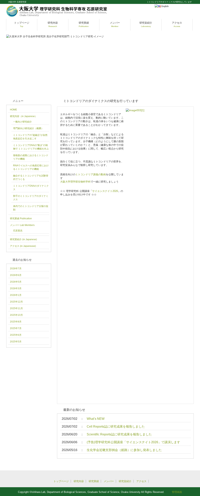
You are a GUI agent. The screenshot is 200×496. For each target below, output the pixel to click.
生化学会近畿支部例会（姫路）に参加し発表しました (124, 450)
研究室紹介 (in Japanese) (23, 239)
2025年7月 (15, 328)
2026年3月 (15, 288)
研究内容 (53, 24)
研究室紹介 (145, 24)
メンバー (115, 24)
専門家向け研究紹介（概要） (28, 128)
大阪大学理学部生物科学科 (75, 181)
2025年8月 (15, 321)
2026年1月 (15, 295)
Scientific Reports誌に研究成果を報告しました (119, 434)
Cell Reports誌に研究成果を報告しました (116, 426)
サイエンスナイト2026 (105, 191)
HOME (13, 109)
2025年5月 (15, 341)
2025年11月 (16, 308)
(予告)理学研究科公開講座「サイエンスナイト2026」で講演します (133, 442)
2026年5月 (15, 281)
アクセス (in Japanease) (23, 246)
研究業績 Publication (21, 218)
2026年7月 (15, 268)
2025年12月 (16, 301)
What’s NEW (95, 418)
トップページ (21, 24)
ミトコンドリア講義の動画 (90, 174)
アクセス (177, 24)
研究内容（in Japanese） (23, 116)
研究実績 (84, 24)
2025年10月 (16, 315)
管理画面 (177, 492)
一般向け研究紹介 (22, 121)
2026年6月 (15, 275)
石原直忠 (17, 230)
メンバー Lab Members (22, 225)
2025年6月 (15, 335)
